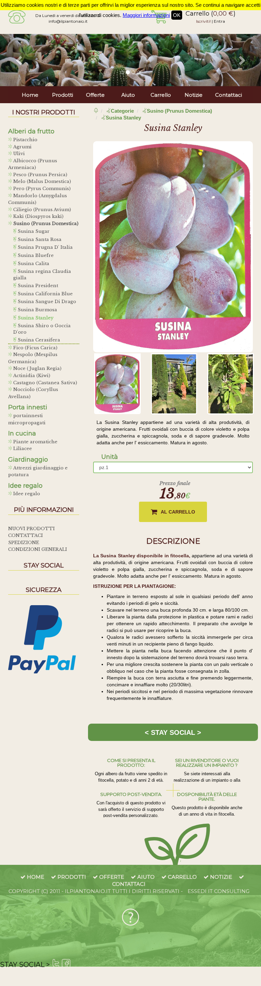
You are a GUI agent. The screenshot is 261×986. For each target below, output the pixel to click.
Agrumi (22, 147)
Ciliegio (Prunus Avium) (41, 209)
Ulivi (18, 153)
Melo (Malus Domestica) (41, 181)
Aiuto (128, 95)
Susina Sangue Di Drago (46, 301)
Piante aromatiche (34, 442)
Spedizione (23, 542)
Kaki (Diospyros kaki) (38, 216)
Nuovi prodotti (31, 529)
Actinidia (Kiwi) (31, 375)
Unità (109, 457)
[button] (19, 60)
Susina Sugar (33, 231)
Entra (219, 21)
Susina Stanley (34, 318)
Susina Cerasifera (38, 340)
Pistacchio (24, 140)
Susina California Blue (44, 294)
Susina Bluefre (35, 255)
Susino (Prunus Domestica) (45, 223)
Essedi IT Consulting (218, 891)
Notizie (194, 95)
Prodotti (62, 95)
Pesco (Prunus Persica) (39, 175)
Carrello (161, 95)
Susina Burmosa (36, 310)
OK (176, 15)
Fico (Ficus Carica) (34, 348)
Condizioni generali (37, 549)
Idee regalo (26, 494)
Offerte (95, 95)
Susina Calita (32, 263)
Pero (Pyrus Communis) (41, 188)
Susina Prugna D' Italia (44, 247)
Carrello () (211, 13)
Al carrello (178, 512)
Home (30, 95)
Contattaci (228, 95)
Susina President (37, 286)
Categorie (122, 111)
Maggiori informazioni (146, 15)
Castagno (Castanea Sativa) (44, 383)
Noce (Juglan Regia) (37, 368)
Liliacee (22, 448)
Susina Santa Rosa (39, 239)
